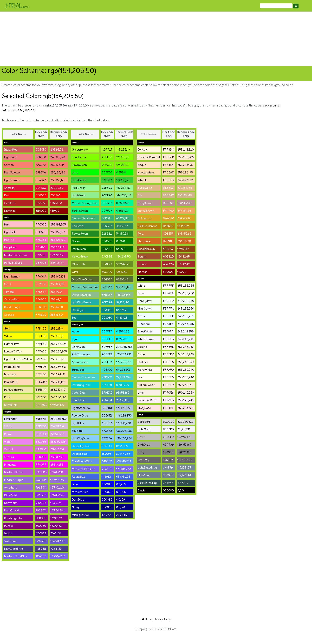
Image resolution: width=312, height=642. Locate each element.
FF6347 (41, 292)
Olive (75, 272)
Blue (75, 484)
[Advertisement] (156, 39)
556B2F (107, 279)
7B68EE (41, 556)
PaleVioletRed (13, 263)
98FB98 (107, 188)
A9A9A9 (168, 444)
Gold (7, 328)
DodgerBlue (79, 454)
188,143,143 (184, 203)
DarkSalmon (12, 172)
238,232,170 (57, 389)
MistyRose (144, 408)
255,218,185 (57, 382)
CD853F (168, 233)
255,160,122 (57, 180)
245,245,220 (185, 354)
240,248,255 (185, 324)
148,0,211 (56, 503)
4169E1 (106, 476)
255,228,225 (185, 408)
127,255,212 (123, 362)
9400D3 (41, 503)
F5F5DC (168, 354)
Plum (7, 434)
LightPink (10, 232)
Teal (74, 317)
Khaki (7, 397)
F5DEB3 (168, 180)
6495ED (107, 461)
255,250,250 (185, 293)
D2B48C (168, 195)
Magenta (10, 464)
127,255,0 (122, 157)
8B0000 (41, 210)
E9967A (41, 172)
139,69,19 (183, 249)
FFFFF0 (168, 377)
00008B (107, 499)
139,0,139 (56, 518)
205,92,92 (56, 149)
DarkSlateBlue (13, 548)
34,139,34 (122, 233)
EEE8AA (41, 389)
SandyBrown (145, 210)
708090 (168, 475)
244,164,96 (184, 210)
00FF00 (107, 172)
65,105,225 (123, 476)
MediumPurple (13, 480)
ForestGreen (80, 233)
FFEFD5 (41, 367)
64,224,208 (123, 369)
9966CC (41, 487)
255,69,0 (56, 299)
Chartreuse (79, 157)
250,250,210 (58, 359)
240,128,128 (57, 157)
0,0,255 (121, 484)
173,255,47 (123, 149)
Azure (141, 316)
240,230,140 (58, 397)
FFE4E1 (168, 408)
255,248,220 (185, 149)
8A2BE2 (41, 495)
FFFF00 (41, 336)
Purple (8, 526)
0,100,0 (120, 249)
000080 (107, 507)
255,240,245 (185, 400)
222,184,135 (184, 188)
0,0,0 (180, 490)
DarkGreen (79, 249)
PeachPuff (11, 382)
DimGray (143, 460)
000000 (168, 490)
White (141, 285)
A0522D (168, 256)
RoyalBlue (78, 476)
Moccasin (10, 374)
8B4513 (168, 249)
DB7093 (41, 263)
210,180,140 (184, 195)
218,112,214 (57, 449)
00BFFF (107, 446)
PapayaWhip (12, 367)
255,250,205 (58, 351)
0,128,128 (121, 317)
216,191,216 (57, 426)
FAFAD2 (41, 359)
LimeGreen (79, 180)
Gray (140, 452)
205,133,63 (184, 233)
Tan (139, 195)
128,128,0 (122, 272)
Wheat (141, 180)
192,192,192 (184, 437)
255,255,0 (57, 336)
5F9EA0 (107, 392)
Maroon (142, 272)
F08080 (41, 157)
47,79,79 (182, 483)
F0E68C (41, 397)
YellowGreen (80, 256)
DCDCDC (168, 422)
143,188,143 (123, 295)
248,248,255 (185, 331)
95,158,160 (122, 392)
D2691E (168, 241)
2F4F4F (168, 483)
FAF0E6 (168, 392)
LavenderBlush (147, 400)
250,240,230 (185, 392)
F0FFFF (168, 316)
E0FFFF (107, 347)
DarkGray (143, 444)
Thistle (8, 426)
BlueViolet (10, 495)
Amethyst (10, 487)
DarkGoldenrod (147, 226)
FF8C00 (41, 307)
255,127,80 (57, 284)
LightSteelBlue (81, 408)
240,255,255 (185, 316)
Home (148, 619)
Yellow (8, 336)
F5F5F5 (168, 339)
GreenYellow (80, 149)
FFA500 (41, 315)
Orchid (8, 449)
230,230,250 (58, 419)
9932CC (41, 510)
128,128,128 (184, 452)
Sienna (141, 256)
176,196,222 (123, 408)
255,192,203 (58, 224)
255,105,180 (57, 240)
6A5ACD (41, 541)
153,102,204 (57, 487)
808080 (168, 452)
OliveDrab (78, 264)
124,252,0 (122, 165)
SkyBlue (77, 431)
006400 (107, 249)
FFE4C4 (168, 165)
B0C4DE (107, 408)
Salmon (9, 165)
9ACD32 (107, 256)
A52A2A (168, 264)
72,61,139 (56, 548)
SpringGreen (80, 210)
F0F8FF (168, 324)
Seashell (142, 347)
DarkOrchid (11, 510)
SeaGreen (78, 226)
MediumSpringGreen (85, 203)
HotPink (9, 240)
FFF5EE (168, 347)
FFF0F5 (168, 400)
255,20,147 (57, 247)
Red (6, 195)
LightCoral (10, 157)
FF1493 (40, 247)
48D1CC (107, 377)
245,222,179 (185, 180)
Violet (7, 441)
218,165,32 (183, 218)
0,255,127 (122, 210)
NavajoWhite (145, 172)
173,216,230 (123, 423)
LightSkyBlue (80, 438)
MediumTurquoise (83, 377)
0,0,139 (120, 499)
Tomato (9, 292)
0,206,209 (122, 385)
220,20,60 (56, 188)
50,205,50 (123, 180)
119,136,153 (184, 467)
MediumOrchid (13, 472)
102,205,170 (123, 287)
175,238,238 (123, 354)
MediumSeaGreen (83, 218)
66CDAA (107, 287)
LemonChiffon (13, 351)
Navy (75, 507)
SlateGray (143, 475)
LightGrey (143, 429)
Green (76, 241)
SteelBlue (78, 400)
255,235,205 (185, 157)
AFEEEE (107, 354)
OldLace (142, 362)
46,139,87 (122, 226)
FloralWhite (144, 369)
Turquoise (78, 369)
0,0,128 (120, 507)
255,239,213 (58, 367)
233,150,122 (57, 172)
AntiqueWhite (146, 385)
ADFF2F (107, 149)
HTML (16, 6)
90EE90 (107, 195)
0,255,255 (122, 331)
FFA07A (41, 180)
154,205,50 (123, 256)
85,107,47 (122, 279)
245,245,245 (185, 339)
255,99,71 (56, 292)
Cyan (75, 339)
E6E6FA (41, 419)
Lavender (10, 419)
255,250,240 (185, 369)
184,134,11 (183, 226)
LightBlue (78, 423)
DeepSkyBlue (80, 446)
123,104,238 (57, 556)
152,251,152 (123, 188)
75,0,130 (55, 533)
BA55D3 (41, 472)
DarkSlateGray (147, 483)
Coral (7, 284)
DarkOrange (12, 307)
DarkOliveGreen (82, 279)
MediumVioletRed (15, 255)
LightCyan (78, 347)
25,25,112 (122, 515)
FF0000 (41, 195)
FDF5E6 (168, 362)
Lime (75, 172)
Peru (140, 233)
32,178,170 (122, 302)
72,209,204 (123, 377)
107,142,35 (123, 264)
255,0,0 (55, 195)
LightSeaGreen (81, 302)
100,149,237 (123, 461)
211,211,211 (183, 429)
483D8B (41, 548)
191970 (106, 515)
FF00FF (41, 457)
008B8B (107, 310)
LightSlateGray (147, 467)
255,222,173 (185, 172)
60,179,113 (122, 218)
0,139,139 (121, 310)
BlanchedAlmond (148, 157)
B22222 (41, 203)
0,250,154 (122, 203)
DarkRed (9, 210)
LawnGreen (79, 165)
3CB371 (106, 218)
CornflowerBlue (82, 461)
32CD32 (107, 180)
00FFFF (107, 331)
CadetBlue (78, 392)
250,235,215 (185, 385)
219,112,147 (57, 263)
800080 (41, 526)
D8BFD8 (41, 426)
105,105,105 (184, 460)
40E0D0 (107, 369)
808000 (107, 272)
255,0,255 (57, 457)
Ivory (140, 377)
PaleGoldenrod (13, 389)
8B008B (41, 518)
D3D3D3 (168, 429)
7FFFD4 (107, 362)
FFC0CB (41, 224)
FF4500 (41, 299)
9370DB (41, 480)
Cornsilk (142, 149)
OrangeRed (11, 299)
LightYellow (11, 344)
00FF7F (107, 210)
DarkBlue (78, 499)
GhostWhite (145, 331)
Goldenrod (144, 218)
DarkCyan (78, 310)
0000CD (107, 492)
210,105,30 (184, 241)
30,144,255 (123, 454)
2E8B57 (107, 226)
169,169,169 (184, 444)
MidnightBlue (80, 515)
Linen (140, 392)
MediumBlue (80, 492)
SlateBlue (10, 541)
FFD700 (41, 328)
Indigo (8, 533)
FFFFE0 (41, 344)
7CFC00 (107, 165)
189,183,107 (57, 405)
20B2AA (107, 302)
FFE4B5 (41, 374)
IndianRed (10, 149)
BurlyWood (144, 188)
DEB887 (168, 188)
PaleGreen (78, 188)
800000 (168, 272)
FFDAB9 (41, 382)
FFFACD (41, 351)
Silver (141, 437)
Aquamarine (80, 362)
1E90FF (107, 454)
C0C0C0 (168, 437)
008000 (107, 241)
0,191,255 (122, 446)
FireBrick (9, 203)
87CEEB (107, 431)
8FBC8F (107, 295)
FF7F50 (41, 284)
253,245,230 (185, 362)
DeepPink (10, 247)
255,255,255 (185, 285)
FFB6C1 (41, 232)
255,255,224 (58, 344)
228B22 (107, 233)
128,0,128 (56, 526)
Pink (6, 224)
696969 (168, 460)
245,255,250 (185, 308)
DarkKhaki (10, 405)
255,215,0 (56, 328)
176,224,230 (124, 415)
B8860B (168, 226)
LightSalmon (12, 180)
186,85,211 (56, 472)
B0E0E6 (107, 415)
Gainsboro (144, 422)
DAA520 (168, 218)
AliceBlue (143, 324)
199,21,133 (56, 255)
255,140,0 (56, 307)
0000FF (107, 484)
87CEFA (107, 438)
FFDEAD (168, 172)
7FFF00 (107, 157)
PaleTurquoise (81, 354)
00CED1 (107, 385)
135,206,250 (124, 438)
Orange (9, 315)
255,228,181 (57, 374)
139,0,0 (54, 210)
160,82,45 (183, 256)
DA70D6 (41, 449)
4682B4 (107, 400)
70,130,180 (122, 400)
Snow (141, 293)
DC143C (41, 188)
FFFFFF (168, 285)
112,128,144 (184, 475)
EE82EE (41, 441)
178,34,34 (56, 203)
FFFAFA (168, 293)
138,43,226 (57, 495)
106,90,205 (57, 541)
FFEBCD (168, 157)
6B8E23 (107, 264)
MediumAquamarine (85, 287)
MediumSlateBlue (15, 556)
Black (141, 490)
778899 (168, 467)
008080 (107, 317)
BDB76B (41, 405)
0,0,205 (121, 492)
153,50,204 (57, 510)
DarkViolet (10, 503)
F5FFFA (168, 308)
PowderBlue (80, 415)
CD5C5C (41, 149)
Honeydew (144, 301)
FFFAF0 (168, 369)
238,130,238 (57, 441)
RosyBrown (145, 203)
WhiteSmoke (145, 339)
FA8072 (41, 165)
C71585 (40, 255)
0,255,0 (121, 172)
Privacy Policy (162, 619)
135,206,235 (124, 431)
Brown (141, 264)
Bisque (141, 165)
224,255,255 (124, 347)
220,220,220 (185, 422)
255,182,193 (57, 232)
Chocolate (143, 241)
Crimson (9, 188)
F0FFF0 (168, 301)
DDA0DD (41, 434)
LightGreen (79, 195)
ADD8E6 (107, 423)
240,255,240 (185, 301)
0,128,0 (120, 241)
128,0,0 (181, 272)
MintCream (144, 308)
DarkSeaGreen (81, 295)
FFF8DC (168, 149)
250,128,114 (57, 165)
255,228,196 (185, 165)
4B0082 (41, 533)
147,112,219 (57, 480)
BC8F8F (168, 203)
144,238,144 (123, 195)
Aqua (75, 331)
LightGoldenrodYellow (18, 359)
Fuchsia (9, 457)
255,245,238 (185, 347)
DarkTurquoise (81, 385)
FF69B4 (41, 240)
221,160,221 (57, 434)
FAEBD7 (168, 385)
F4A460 (168, 210)
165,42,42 (183, 264)
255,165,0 (56, 315)
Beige (141, 354)
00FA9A (107, 203)
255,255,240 (185, 377)
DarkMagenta (13, 518)
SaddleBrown (146, 249)
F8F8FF (168, 331)
